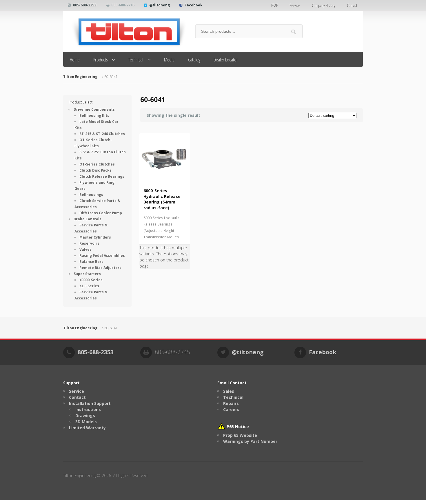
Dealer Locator (226, 59)
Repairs (231, 403)
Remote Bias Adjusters (100, 267)
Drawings (85, 415)
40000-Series (91, 279)
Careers (231, 409)
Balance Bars (91, 261)
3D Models (86, 421)
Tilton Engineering (80, 76)
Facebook (194, 5)
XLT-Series (89, 285)
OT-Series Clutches (97, 164)
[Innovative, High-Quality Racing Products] (124, 31)
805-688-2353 (84, 5)
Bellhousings (91, 194)
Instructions (88, 409)
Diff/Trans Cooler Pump (100, 212)
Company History (323, 5)
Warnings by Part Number (250, 441)
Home (75, 59)
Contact (352, 5)
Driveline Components (94, 109)
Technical (135, 59)
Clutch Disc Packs (95, 170)
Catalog (194, 59)
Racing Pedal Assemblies (102, 255)
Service (295, 5)
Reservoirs (89, 243)
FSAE (274, 5)
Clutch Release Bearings (101, 176)
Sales (228, 391)
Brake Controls (87, 219)
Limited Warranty (87, 427)
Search (293, 32)
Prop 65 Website (240, 435)
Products (100, 59)
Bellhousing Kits (94, 115)
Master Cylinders (95, 237)
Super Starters (87, 273)
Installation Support (90, 403)
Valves (85, 249)
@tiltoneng (159, 5)
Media (169, 59)
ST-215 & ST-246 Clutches (102, 133)
